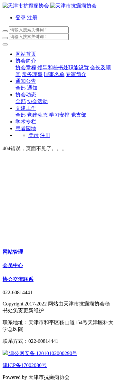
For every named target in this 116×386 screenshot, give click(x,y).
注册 (32, 17)
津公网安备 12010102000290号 (42, 353)
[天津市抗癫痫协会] (58, 6)
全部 (20, 88)
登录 (20, 17)
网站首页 (25, 54)
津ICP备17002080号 (25, 365)
